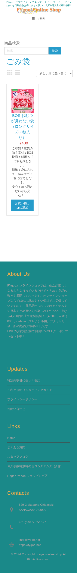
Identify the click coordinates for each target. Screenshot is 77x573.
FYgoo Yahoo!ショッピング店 (27, 476)
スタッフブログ (17, 456)
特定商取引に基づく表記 (23, 380)
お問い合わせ (16, 409)
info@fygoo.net (29, 539)
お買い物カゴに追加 (22, 205)
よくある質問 (16, 447)
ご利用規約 (14, 390)
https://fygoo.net (30, 545)
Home (11, 437)
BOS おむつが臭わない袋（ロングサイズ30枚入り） (22, 126)
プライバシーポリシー (22, 399)
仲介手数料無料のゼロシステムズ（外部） (35, 466)
